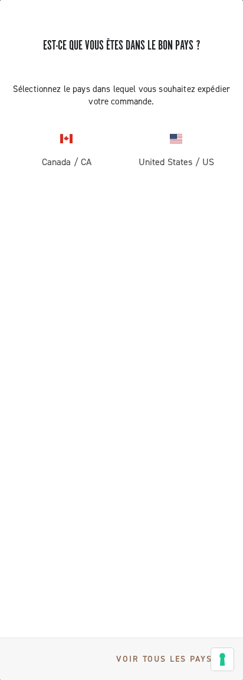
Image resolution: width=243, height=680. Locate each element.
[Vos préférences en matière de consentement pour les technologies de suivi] (222, 659)
